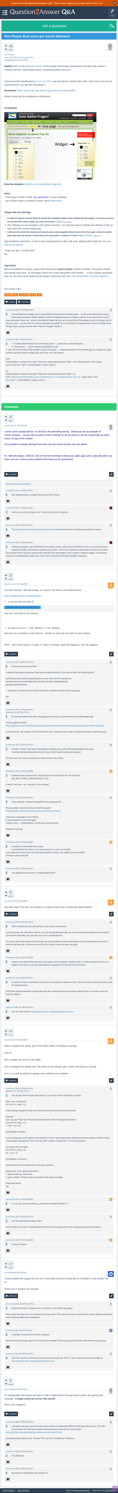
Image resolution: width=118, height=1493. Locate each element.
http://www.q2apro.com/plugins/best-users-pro (33, 529)
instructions (56, 200)
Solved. (88, 235)
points (15, 295)
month (33, 295)
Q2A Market (110, 1491)
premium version (34, 66)
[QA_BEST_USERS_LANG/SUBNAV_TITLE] (22, 607)
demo (71, 3)
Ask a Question (54, 26)
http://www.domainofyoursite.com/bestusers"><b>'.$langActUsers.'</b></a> (46, 377)
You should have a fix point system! (90, 276)
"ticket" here (77, 235)
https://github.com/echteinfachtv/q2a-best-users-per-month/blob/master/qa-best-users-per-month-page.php (55, 725)
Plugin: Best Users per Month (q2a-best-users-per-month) (46, 90)
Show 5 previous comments (18, 484)
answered (7, 425)
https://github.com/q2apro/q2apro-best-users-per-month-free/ (34, 1432)
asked (6, 57)
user (39, 295)
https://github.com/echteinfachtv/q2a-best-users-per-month (33, 811)
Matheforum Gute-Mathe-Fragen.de (42, 184)
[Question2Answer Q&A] (42, 11)
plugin (7, 295)
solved (58, 221)
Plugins (23, 57)
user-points (24, 295)
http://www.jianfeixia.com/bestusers (22, 596)
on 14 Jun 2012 (43, 81)
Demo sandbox (23, 1491)
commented (10, 310)
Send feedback (9, 1491)
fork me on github (13, 244)
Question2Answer (83, 1491)
